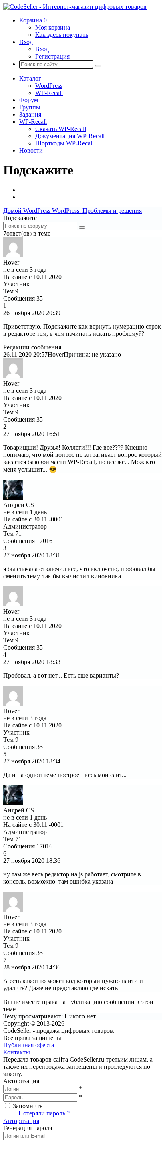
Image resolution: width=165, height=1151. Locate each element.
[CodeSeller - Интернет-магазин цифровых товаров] (75, 6)
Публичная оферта (28, 1045)
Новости (31, 150)
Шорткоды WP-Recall (64, 143)
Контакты (16, 1052)
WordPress (48, 85)
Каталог (30, 78)
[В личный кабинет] (13, 255)
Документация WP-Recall (70, 136)
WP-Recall (49, 92)
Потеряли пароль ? (44, 1113)
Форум (28, 100)
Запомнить (27, 1106)
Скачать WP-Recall (60, 128)
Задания (30, 114)
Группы (29, 107)
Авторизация (21, 1120)
